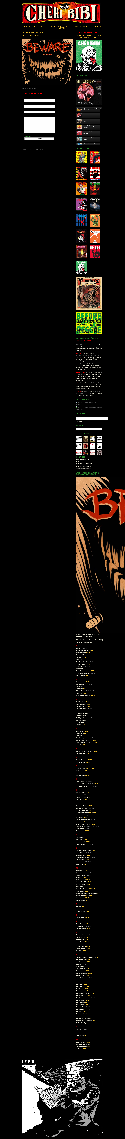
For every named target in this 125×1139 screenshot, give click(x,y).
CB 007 (89, 855)
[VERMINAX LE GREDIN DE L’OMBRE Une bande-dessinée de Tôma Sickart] (89, 309)
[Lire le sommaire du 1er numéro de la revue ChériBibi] (81, 163)
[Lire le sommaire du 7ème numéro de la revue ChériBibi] (81, 210)
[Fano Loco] (92, 441)
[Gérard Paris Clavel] (99, 441)
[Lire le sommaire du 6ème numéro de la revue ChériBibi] (95, 195)
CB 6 (88, 664)
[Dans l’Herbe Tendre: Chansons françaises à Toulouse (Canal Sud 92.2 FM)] (85, 441)
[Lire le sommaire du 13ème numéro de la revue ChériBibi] (81, 258)
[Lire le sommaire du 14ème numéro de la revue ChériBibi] (95, 258)
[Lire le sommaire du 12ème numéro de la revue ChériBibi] (95, 242)
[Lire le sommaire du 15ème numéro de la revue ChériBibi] (81, 273)
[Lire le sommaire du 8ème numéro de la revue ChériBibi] (95, 210)
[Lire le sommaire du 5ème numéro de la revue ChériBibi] (81, 195)
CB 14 (89, 655)
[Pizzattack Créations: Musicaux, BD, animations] (85, 455)
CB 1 (89, 711)
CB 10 (87, 668)
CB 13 (90, 713)
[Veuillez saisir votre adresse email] (48, 107)
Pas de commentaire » (29, 88)
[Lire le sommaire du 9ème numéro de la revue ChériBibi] (81, 226)
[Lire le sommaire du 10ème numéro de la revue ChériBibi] (95, 226)
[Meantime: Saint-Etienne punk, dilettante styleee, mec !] (99, 448)
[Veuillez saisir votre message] (48, 126)
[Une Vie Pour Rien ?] (99, 455)
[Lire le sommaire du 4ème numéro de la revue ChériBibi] (95, 179)
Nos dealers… (82, 26)
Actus (27, 26)
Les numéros (55, 26)
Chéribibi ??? (39, 26)
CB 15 (84, 657)
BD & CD (68, 26)
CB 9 (92, 650)
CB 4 (92, 659)
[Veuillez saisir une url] (48, 113)
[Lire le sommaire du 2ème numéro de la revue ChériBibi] (95, 163)
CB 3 (95, 751)
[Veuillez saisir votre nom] (48, 101)
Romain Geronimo (81, 372)
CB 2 (86, 731)
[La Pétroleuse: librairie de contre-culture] (79, 448)
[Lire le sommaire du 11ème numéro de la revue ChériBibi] (81, 242)
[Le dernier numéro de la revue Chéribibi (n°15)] (89, 71)
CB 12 (88, 753)
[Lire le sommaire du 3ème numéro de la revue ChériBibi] (81, 179)
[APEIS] (79, 441)
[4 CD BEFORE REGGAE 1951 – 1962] (89, 334)
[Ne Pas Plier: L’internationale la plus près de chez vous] (79, 455)
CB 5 (89, 810)
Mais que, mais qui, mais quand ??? (33, 149)
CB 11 (88, 652)
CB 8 (85, 870)
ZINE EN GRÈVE (94, 383)
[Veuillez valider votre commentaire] (48, 138)
